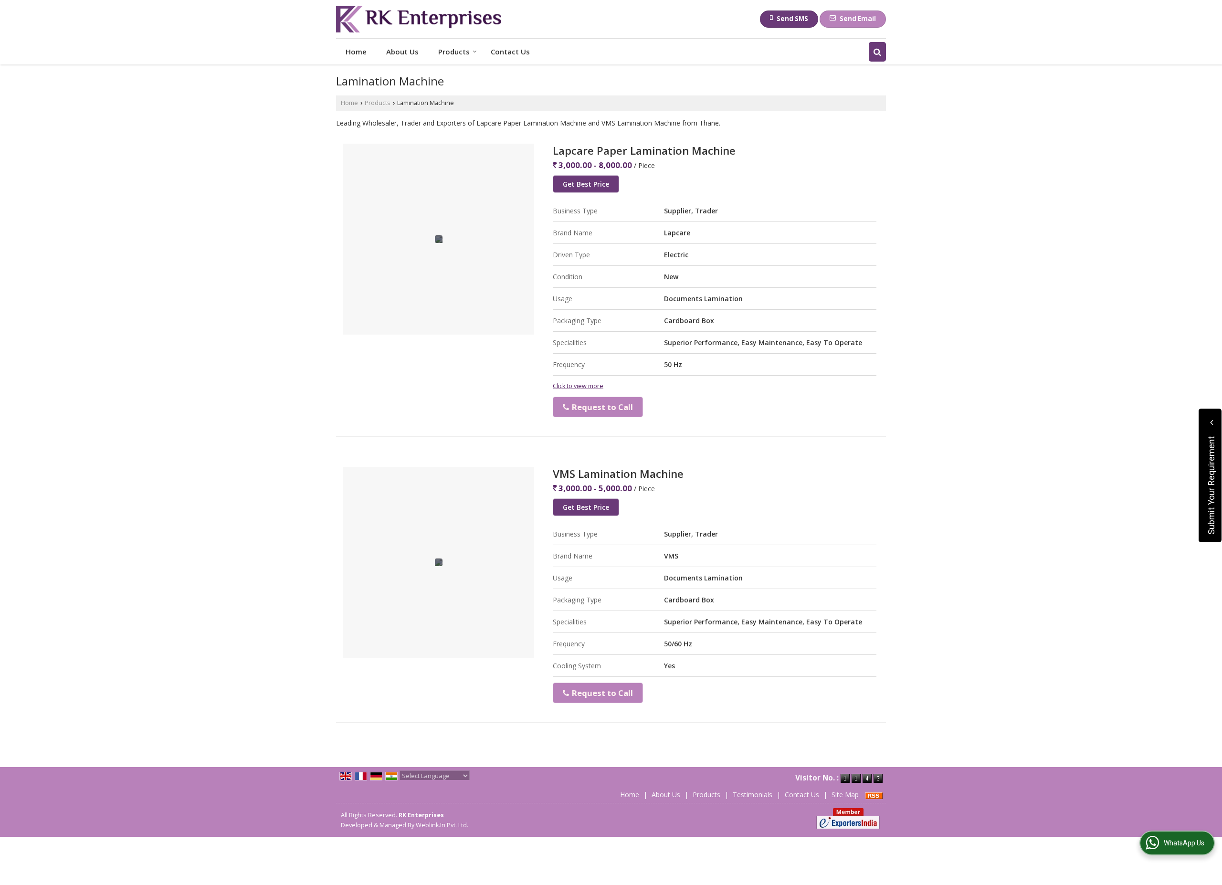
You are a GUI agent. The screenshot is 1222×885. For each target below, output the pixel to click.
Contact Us (510, 51)
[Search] (877, 52)
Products (454, 51)
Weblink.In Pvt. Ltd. (442, 825)
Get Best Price (586, 184)
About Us (402, 51)
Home (356, 51)
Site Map (845, 794)
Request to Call (601, 406)
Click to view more (578, 386)
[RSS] (874, 794)
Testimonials (752, 794)
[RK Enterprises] (418, 19)
